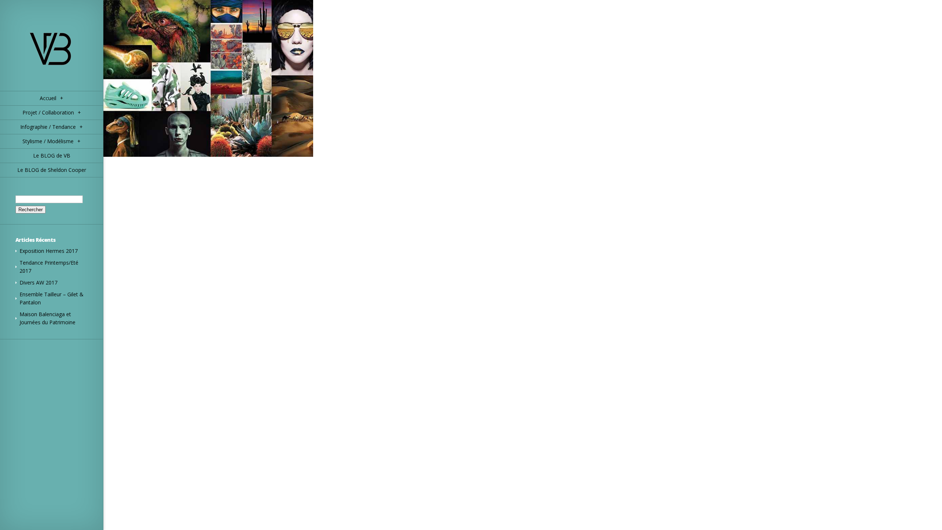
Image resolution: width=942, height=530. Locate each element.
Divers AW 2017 (38, 282)
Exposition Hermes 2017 (49, 250)
